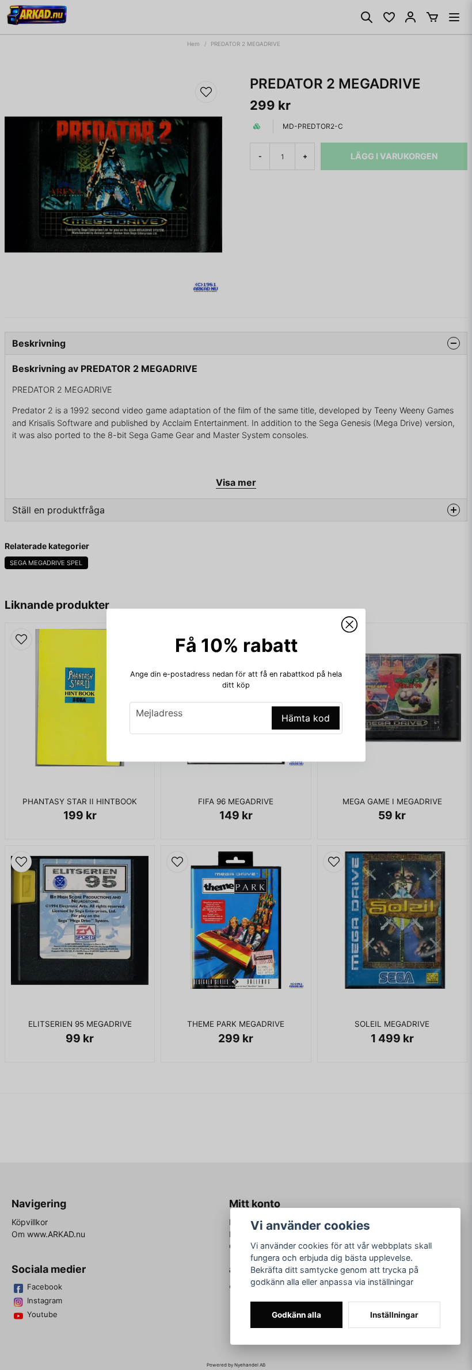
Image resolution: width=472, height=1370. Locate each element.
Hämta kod (305, 718)
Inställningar (394, 1314)
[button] (349, 624)
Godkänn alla (296, 1314)
